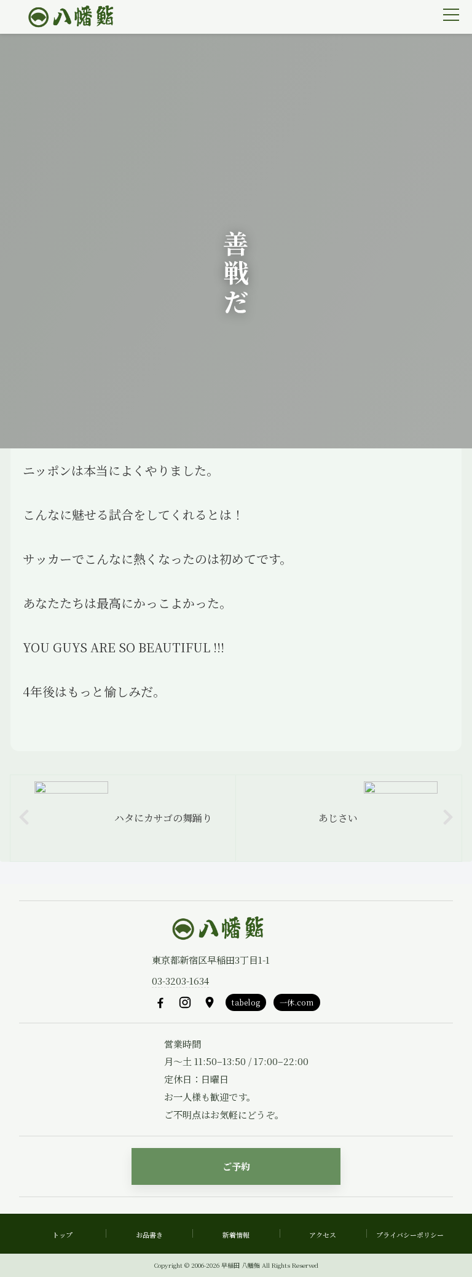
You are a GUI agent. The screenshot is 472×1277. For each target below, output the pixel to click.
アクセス (322, 1235)
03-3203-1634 (180, 980)
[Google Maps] (209, 1002)
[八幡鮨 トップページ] (69, 17)
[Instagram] (185, 1002)
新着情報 (236, 1235)
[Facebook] (160, 1002)
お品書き (149, 1235)
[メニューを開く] (451, 14)
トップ (62, 1235)
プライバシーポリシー (410, 1235)
